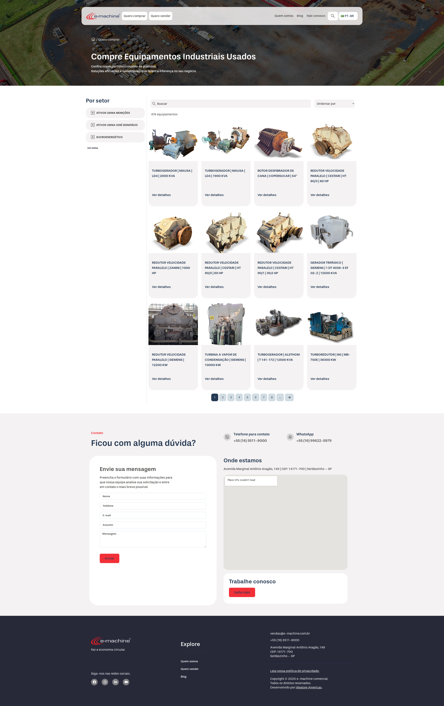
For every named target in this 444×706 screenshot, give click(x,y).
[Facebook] (94, 682)
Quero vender (190, 669)
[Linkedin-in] (115, 682)
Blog (300, 16)
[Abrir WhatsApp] (435, 697)
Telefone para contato (252, 434)
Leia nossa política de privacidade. (294, 671)
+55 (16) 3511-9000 (250, 441)
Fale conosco (316, 16)
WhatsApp (305, 434)
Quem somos (284, 16)
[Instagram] (105, 682)
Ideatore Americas (309, 687)
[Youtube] (126, 682)
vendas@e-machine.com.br (290, 633)
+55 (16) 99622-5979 (314, 441)
